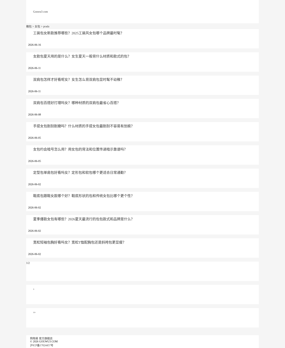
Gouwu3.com (40, 11)
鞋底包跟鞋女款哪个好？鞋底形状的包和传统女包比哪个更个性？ (83, 196)
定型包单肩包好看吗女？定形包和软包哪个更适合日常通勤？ (80, 173)
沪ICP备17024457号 (41, 345)
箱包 (29, 26)
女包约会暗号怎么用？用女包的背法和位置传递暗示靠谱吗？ (80, 149)
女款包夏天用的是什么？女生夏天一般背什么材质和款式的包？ (82, 56)
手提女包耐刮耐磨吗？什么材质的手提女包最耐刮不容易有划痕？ (83, 126)
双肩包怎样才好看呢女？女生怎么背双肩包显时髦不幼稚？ (78, 80)
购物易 (34, 338)
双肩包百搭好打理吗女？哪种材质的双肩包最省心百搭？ (76, 103)
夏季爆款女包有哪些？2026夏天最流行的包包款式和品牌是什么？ (83, 219)
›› (34, 312)
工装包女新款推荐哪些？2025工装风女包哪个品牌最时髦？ (78, 33)
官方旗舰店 (46, 338)
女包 (37, 26)
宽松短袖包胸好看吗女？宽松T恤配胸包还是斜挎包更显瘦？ (79, 242)
